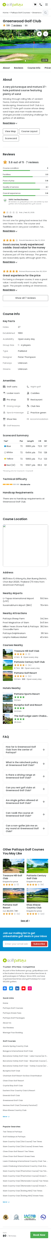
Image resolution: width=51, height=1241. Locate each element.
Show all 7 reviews (25, 297)
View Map (10, 131)
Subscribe (39, 944)
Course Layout (29, 131)
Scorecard (11, 138)
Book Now (39, 1235)
